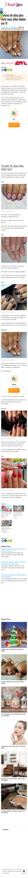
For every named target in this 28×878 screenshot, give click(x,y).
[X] (5, 70)
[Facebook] (2, 70)
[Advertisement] (14, 147)
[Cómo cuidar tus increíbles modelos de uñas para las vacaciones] (6, 523)
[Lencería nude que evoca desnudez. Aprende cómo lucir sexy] (18, 508)
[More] (11, 70)
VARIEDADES (4, 12)
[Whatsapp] (8, 70)
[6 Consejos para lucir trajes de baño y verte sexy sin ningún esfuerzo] (6, 508)
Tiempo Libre (4, 27)
